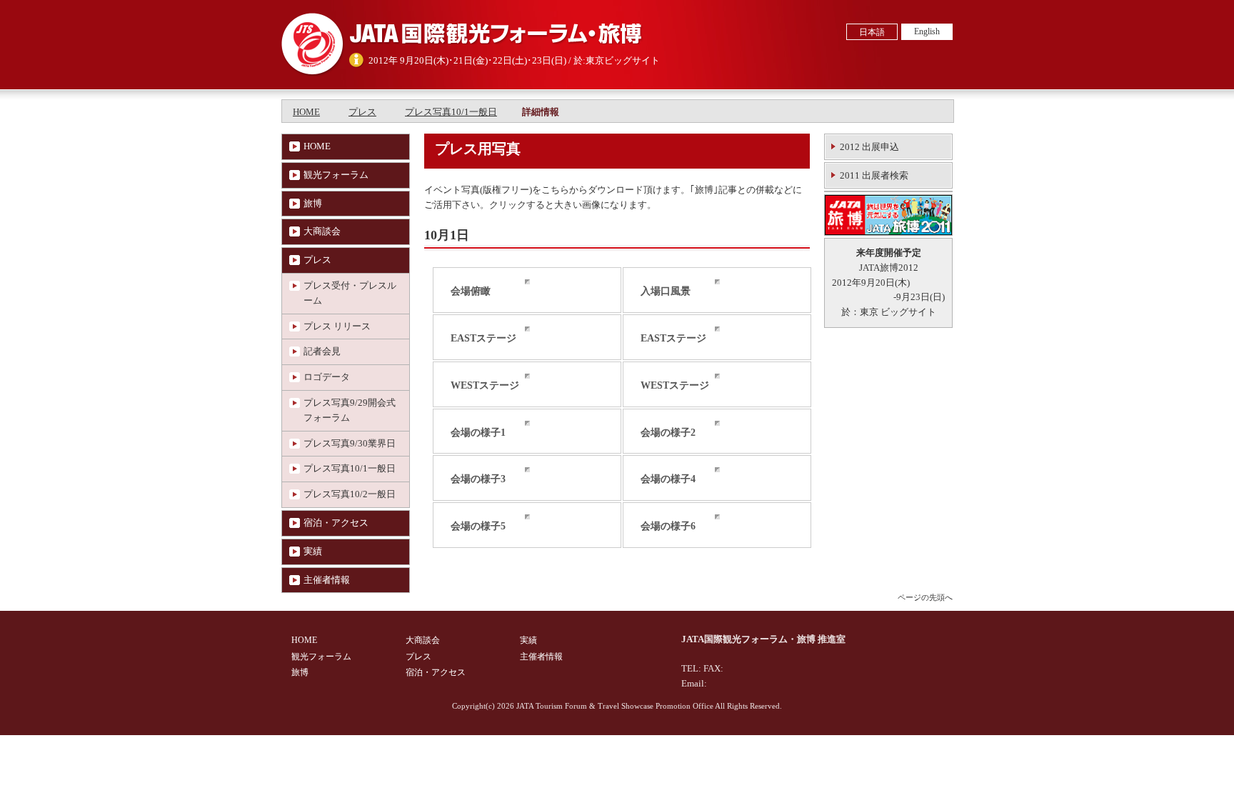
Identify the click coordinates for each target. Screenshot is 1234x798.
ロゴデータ (327, 376)
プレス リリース (337, 326)
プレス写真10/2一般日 (350, 494)
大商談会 (322, 231)
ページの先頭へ (925, 597)
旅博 (313, 203)
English (927, 31)
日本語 (872, 32)
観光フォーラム (336, 174)
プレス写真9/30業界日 (350, 443)
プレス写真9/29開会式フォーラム (350, 410)
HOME (306, 111)
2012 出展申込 (869, 146)
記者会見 (322, 351)
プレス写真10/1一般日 (451, 111)
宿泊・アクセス (336, 522)
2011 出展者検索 (874, 175)
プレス (362, 111)
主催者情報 (327, 579)
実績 (313, 551)
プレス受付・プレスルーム (350, 293)
